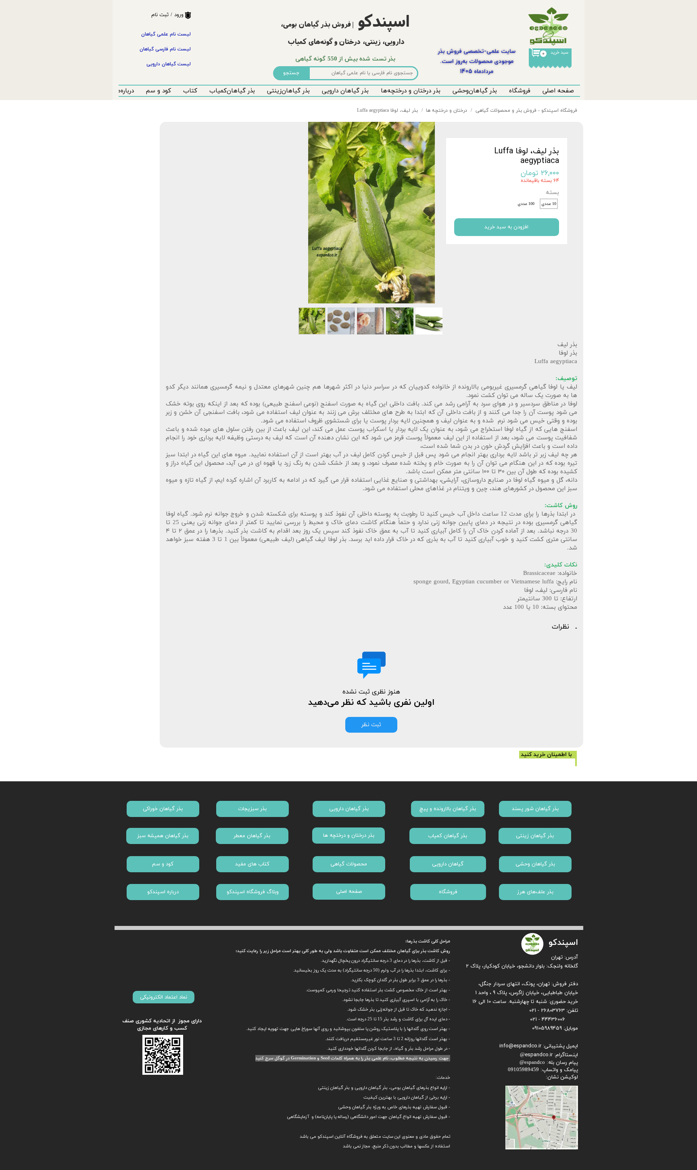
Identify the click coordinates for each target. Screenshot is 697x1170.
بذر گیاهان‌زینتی (288, 91)
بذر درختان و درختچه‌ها (410, 91)
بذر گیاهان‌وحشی (475, 91)
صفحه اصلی (558, 91)
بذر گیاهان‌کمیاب (232, 91)
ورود (179, 15)
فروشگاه (519, 91)
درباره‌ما (124, 91)
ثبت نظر (371, 725)
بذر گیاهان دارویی (345, 91)
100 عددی (526, 204)
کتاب (190, 91)
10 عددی (549, 204)
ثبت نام (160, 15)
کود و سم (158, 91)
